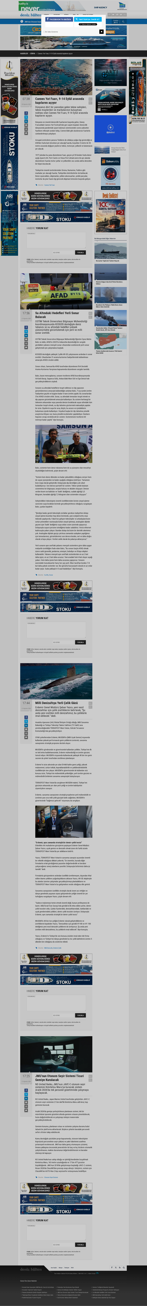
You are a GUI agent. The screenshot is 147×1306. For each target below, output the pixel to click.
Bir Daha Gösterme (51, 32)
